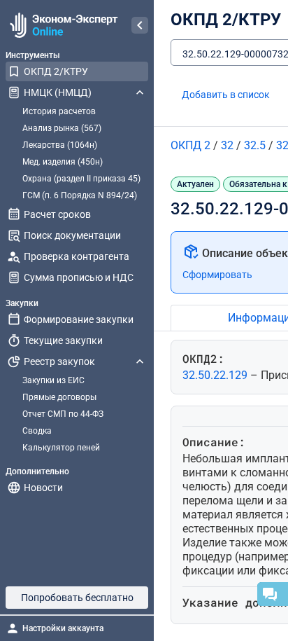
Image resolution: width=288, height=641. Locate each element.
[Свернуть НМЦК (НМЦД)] (140, 92)
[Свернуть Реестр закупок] (140, 361)
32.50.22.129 (216, 375)
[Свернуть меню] (139, 25)
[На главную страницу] (62, 25)
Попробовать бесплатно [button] (77, 597)
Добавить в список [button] (226, 94)
